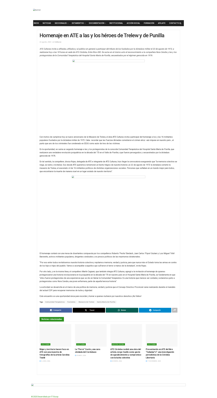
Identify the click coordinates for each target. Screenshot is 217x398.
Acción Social (133, 23)
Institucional (116, 23)
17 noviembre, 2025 (154, 361)
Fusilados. (71, 302)
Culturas (58, 42)
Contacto (174, 23)
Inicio (36, 23)
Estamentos (78, 23)
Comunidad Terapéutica (55, 302)
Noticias (47, 23)
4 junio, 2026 (45, 361)
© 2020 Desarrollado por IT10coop (44, 397)
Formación (149, 23)
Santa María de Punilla (106, 302)
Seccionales (61, 23)
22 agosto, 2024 (45, 42)
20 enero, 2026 (117, 361)
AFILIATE (161, 23)
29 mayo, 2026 (81, 355)
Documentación (96, 23)
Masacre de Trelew (86, 302)
